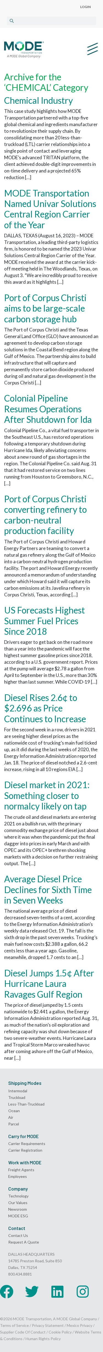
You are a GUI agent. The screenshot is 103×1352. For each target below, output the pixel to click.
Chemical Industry (38, 100)
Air (10, 1117)
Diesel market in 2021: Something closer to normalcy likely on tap (47, 795)
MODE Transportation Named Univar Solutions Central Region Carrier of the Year (50, 209)
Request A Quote (23, 1242)
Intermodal (17, 1090)
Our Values (17, 1202)
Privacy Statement (48, 1325)
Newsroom (17, 1209)
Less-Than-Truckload (26, 1104)
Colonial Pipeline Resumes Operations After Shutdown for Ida (48, 409)
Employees (17, 1176)
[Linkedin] (57, 1291)
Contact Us (18, 1235)
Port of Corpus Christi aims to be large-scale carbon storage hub (45, 308)
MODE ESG (18, 1215)
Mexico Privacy (79, 1325)
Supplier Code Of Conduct (23, 1332)
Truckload (16, 1097)
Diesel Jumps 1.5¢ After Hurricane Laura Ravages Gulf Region (49, 984)
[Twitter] (32, 1291)
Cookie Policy (60, 1332)
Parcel (13, 1124)
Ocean (14, 1110)
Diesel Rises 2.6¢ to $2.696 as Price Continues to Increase (45, 708)
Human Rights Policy (43, 1338)
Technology (18, 1196)
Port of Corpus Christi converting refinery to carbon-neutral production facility (45, 514)
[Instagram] (83, 1291)
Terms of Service (14, 1325)
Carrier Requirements (26, 1143)
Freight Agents (21, 1169)
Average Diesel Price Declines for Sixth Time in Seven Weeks (48, 889)
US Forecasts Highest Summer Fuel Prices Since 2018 (44, 621)
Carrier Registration (25, 1150)
